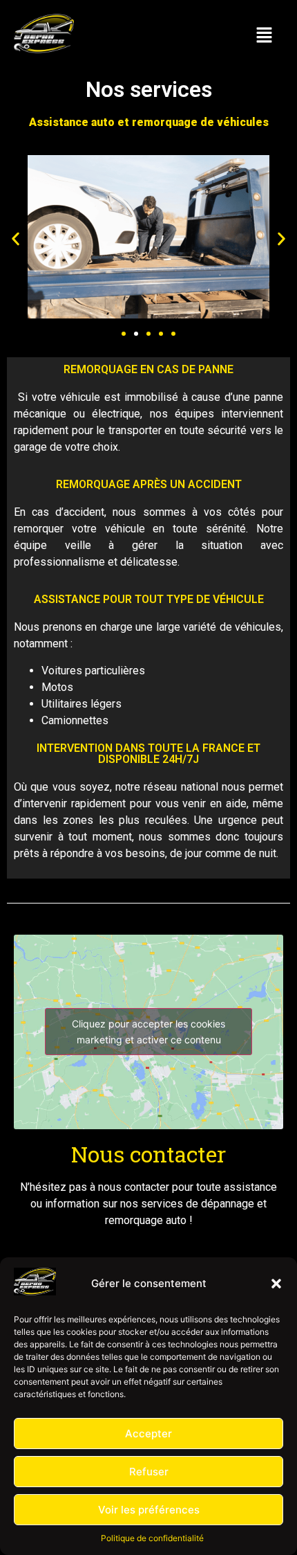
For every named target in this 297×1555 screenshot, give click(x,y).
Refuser (149, 1471)
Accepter (148, 1433)
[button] (276, 1284)
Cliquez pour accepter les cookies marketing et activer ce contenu (148, 1031)
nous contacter (133, 1187)
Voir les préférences (149, 1509)
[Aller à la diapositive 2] (136, 334)
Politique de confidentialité (152, 1538)
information (72, 1203)
